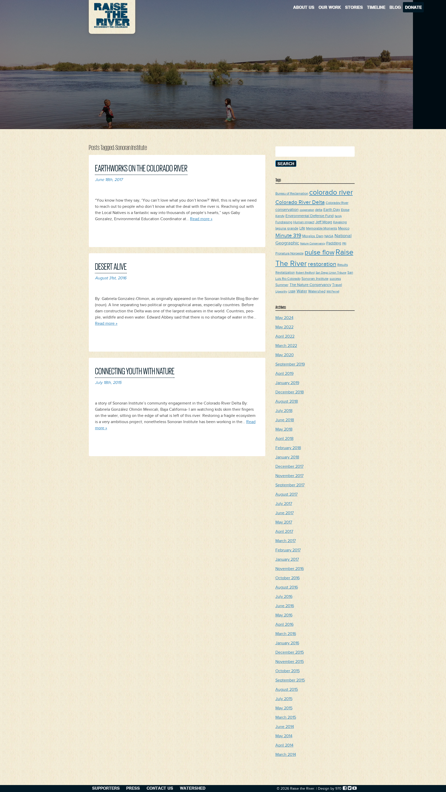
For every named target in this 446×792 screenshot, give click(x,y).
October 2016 (287, 578)
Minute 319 (288, 235)
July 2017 (283, 503)
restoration (322, 264)
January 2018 (287, 457)
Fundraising (283, 222)
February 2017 (288, 550)
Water (302, 291)
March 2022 (286, 345)
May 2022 (284, 327)
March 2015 (285, 717)
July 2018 (283, 410)
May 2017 (283, 522)
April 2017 (284, 531)
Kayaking (340, 222)
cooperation (307, 210)
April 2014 (284, 745)
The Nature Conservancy (310, 284)
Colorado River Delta (300, 202)
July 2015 (283, 698)
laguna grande (286, 228)
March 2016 (285, 633)
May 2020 (284, 355)
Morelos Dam (312, 236)
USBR (292, 291)
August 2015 (286, 689)
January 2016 (287, 643)
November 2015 (289, 661)
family (338, 216)
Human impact (303, 222)
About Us (303, 7)
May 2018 (283, 429)
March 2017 (285, 540)
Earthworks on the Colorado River (141, 167)
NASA (328, 236)
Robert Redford (305, 272)
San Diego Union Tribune (331, 272)
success (335, 279)
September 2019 (290, 364)
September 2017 (290, 485)
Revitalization (285, 273)
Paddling (333, 243)
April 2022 (284, 336)
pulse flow (319, 253)
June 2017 (284, 513)
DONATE (413, 7)
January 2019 (287, 383)
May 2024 (284, 317)
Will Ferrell (332, 291)
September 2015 (290, 680)
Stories (354, 7)
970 (338, 788)
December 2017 (289, 466)
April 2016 (284, 624)
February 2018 (288, 448)
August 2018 (286, 401)
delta (318, 210)
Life (302, 228)
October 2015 (287, 671)
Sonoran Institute (315, 278)
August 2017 (286, 494)
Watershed (316, 291)
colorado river (331, 192)
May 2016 (283, 615)
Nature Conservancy (312, 243)
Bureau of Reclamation (291, 194)
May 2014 (283, 736)
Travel (337, 285)
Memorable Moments (321, 229)
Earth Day (331, 209)
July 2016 (283, 596)
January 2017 (287, 559)
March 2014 (285, 754)
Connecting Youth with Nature (134, 370)
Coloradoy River (337, 203)
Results (342, 265)
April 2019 (284, 373)
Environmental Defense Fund (309, 215)
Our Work (329, 7)
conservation (287, 209)
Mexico (343, 228)
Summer (282, 285)
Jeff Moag (323, 222)
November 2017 (289, 475)
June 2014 (284, 726)
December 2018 (289, 392)
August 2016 (286, 587)
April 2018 (284, 438)
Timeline (376, 7)
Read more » (201, 219)
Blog (395, 7)
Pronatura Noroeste (289, 254)
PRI (344, 243)
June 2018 (284, 420)
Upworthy (281, 291)
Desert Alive (111, 266)
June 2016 (284, 606)
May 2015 (283, 708)
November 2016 (289, 568)
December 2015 (289, 652)
